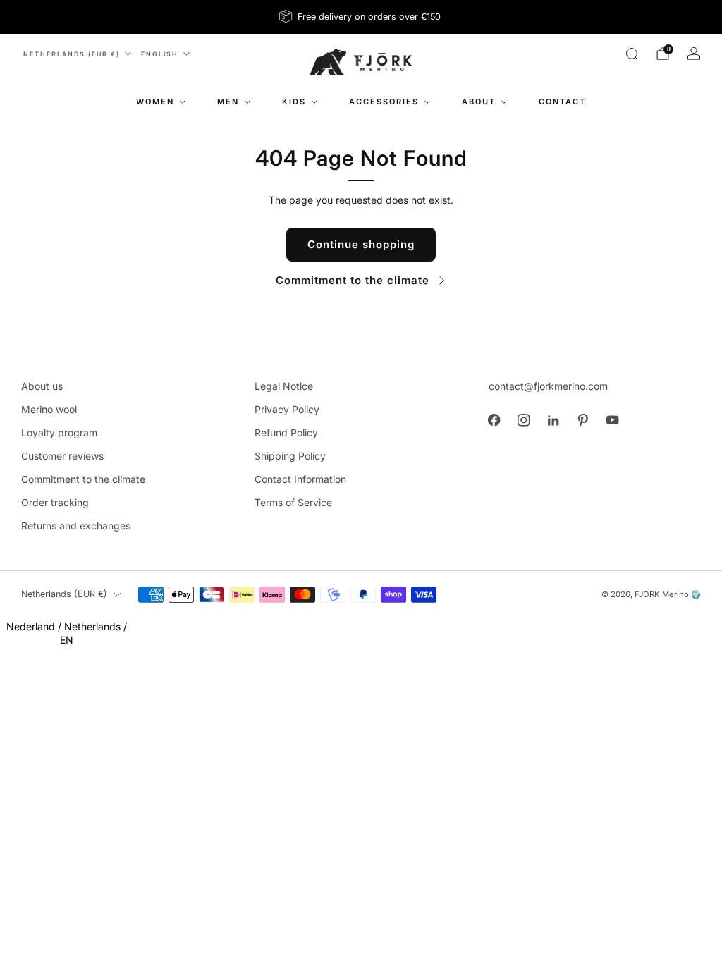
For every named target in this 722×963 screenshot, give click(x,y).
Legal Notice (284, 386)
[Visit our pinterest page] (583, 420)
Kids (294, 101)
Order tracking (55, 502)
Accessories (384, 101)
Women (155, 101)
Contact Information (300, 479)
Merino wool (49, 409)
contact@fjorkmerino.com (548, 386)
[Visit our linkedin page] (553, 420)
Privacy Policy (287, 409)
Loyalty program (59, 432)
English (159, 54)
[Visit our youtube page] (613, 420)
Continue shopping (361, 244)
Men (228, 101)
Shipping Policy (290, 456)
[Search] (632, 54)
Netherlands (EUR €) (71, 54)
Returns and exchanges (75, 526)
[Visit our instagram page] (524, 420)
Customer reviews (62, 456)
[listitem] (361, 17)
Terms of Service (293, 502)
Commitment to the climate (352, 280)
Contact (562, 101)
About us (42, 386)
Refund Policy (286, 432)
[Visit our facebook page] (494, 420)
